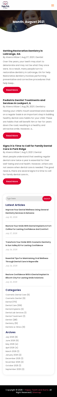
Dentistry (40, 106)
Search (47, 198)
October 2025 (12, 365)
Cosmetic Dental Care (16, 294)
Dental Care (11, 305)
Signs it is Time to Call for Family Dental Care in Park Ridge (27, 147)
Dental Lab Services (15, 312)
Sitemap (37, 392)
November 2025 (13, 362)
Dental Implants (13, 309)
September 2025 (13, 369)
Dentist (39, 57)
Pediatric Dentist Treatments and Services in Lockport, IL (24, 101)
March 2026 (11, 351)
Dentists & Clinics (14, 327)
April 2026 (10, 347)
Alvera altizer (13, 57)
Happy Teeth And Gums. (37, 389)
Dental (37, 152)
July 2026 (10, 337)
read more (12, 89)
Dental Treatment (14, 316)
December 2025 (13, 358)
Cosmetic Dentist (14, 298)
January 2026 (12, 355)
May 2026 (10, 344)
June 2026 (10, 340)
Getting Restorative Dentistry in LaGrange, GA (23, 52)
